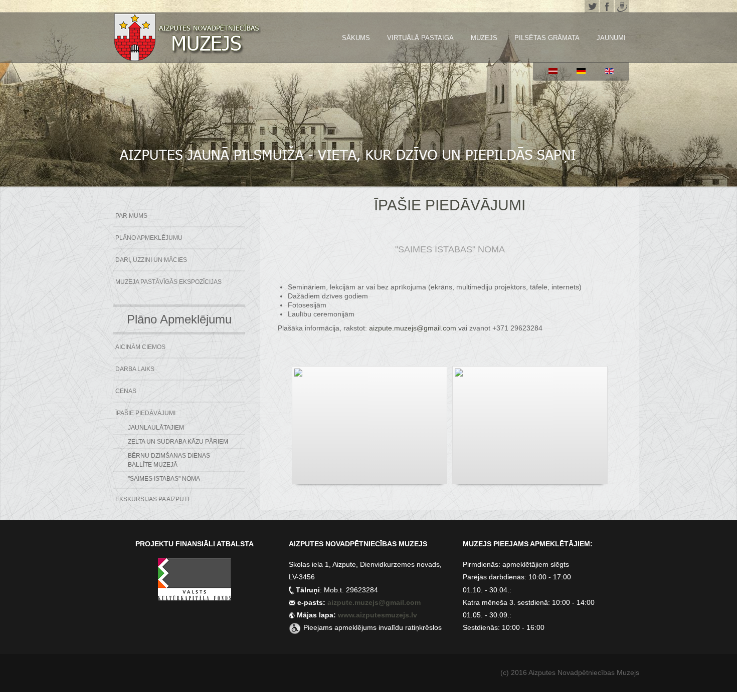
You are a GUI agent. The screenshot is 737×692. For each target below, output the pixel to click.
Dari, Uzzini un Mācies (151, 259)
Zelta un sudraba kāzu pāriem (178, 441)
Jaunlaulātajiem (156, 427)
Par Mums (131, 215)
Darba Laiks (134, 369)
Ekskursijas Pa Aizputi (152, 499)
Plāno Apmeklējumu (148, 237)
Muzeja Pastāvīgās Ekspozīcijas (168, 281)
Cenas (125, 391)
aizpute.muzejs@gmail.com (412, 328)
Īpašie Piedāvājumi (145, 413)
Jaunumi (611, 38)
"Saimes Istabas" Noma (164, 478)
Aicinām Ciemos (140, 347)
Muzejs (484, 38)
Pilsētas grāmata (547, 38)
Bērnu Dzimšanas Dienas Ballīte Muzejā (169, 460)
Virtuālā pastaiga (420, 38)
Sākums (356, 38)
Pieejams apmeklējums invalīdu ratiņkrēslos (372, 627)
